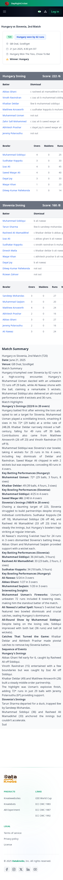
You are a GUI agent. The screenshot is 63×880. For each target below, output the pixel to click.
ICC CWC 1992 (43, 815)
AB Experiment (12, 809)
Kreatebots (10, 804)
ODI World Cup (43, 798)
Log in (55, 11)
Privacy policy (11, 838)
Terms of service (12, 832)
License (8, 844)
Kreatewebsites (12, 798)
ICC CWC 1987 (43, 809)
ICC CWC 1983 (43, 804)
